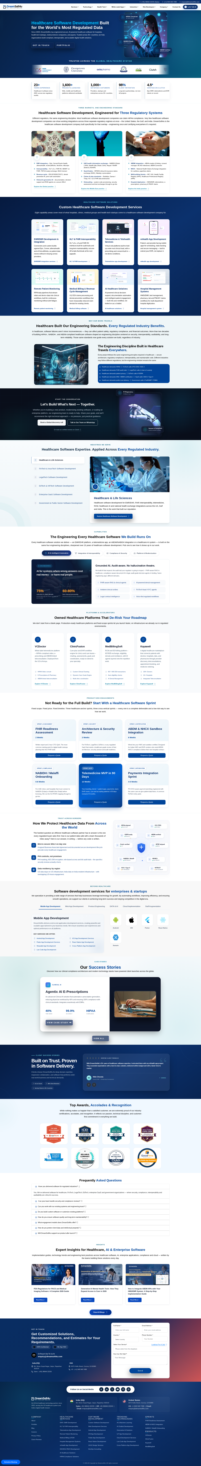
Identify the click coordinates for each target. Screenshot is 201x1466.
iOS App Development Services (83, 938)
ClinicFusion (149, 1439)
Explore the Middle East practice (92, 188)
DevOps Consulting (94, 1449)
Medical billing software (78, 308)
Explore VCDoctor (41, 684)
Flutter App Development (96, 1438)
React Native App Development (83, 942)
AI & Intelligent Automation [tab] (58, 553)
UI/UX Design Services (95, 1445)
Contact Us (176, 7)
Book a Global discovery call (51, 422)
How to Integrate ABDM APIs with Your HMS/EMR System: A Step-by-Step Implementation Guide (144, 1291)
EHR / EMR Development (68, 1422)
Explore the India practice (137, 188)
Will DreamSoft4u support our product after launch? (57, 1233)
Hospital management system (151, 308)
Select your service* (120, 1344)
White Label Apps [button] (118, 7)
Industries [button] (133, 7)
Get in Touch (41, 45)
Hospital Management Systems (70, 1441)
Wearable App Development (46, 946)
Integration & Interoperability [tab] (89, 553)
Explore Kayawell (146, 684)
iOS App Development (95, 1434)
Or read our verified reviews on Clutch (67, 429)
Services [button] (74, 7)
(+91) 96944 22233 (45, 1371)
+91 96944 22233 (87, 1406)
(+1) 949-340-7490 (170, 2)
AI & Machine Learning (124, 1422)
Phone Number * (147, 1335)
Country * (116, 1335)
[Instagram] (128, 1389)
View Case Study (58, 1023)
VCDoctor (148, 1435)
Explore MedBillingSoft (113, 684)
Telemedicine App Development (70, 1430)
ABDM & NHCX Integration (154, 1424)
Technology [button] (87, 7)
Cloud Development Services (126, 1438)
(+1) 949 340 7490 (80, 1369)
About (33, 1420)
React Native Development (97, 1441)
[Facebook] (101, 1389)
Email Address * (147, 1325)
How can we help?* (120, 1354)
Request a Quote (54, 755)
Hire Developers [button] (148, 7)
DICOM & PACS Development (70, 1449)
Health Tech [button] (101, 7)
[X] (112, 1389)
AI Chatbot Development (125, 1426)
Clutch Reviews (36, 1439)
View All (99, 1038)
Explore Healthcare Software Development (112, 516)
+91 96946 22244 (106, 1406)
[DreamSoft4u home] (47, 1399)
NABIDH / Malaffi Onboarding (155, 1428)
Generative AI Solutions (124, 1430)
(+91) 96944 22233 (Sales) (150, 2)
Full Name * (117, 1325)
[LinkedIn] (107, 1389)
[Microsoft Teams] (123, 1389)
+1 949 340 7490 (138, 1406)
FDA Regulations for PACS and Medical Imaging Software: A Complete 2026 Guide (51, 1290)
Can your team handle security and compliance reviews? (59, 1201)
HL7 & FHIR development (78, 261)
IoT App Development (124, 1434)
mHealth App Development (69, 1445)
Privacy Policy (36, 1436)
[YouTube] (118, 1389)
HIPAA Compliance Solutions (69, 1456)
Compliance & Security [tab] (118, 553)
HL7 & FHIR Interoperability (69, 1426)
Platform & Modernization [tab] (146, 553)
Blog (32, 1428)
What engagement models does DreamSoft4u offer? (57, 1222)
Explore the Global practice (43, 186)
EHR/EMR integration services (44, 261)
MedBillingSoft (150, 1446)
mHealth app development (149, 261)
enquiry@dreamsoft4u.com (190, 2)
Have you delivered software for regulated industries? (58, 1186)
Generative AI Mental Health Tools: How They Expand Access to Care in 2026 (99, 1290)
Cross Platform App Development (83, 946)
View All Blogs (99, 1312)
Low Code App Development (46, 950)
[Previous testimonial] (89, 1085)
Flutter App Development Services (48, 942)
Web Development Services (97, 1426)
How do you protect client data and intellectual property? (58, 1228)
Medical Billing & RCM (67, 1438)
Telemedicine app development (116, 261)
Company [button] (163, 7)
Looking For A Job (158, 1345)
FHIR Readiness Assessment (155, 1420)
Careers (34, 1432)
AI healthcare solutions (113, 308)
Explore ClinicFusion (77, 684)
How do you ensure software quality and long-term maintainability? (62, 1217)
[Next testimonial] (94, 1085)
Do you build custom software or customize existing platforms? (61, 1212)
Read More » (40, 1300)
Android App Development (45, 938)
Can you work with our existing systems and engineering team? (61, 1206)
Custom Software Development (98, 1422)
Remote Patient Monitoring (69, 1434)
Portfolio (64, 45)
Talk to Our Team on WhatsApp (82, 422)
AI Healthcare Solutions (67, 1453)
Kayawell (148, 1443)
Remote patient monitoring (43, 308)
